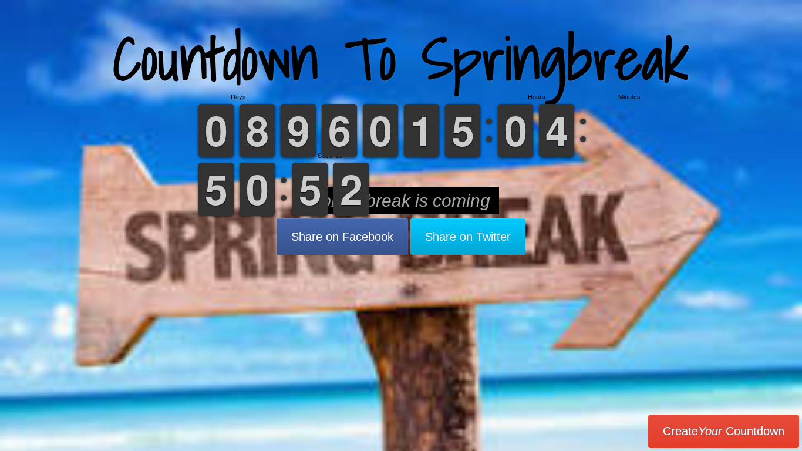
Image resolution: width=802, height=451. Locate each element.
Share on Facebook (342, 236)
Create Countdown (723, 431)
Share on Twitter (468, 236)
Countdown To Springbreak (401, 58)
